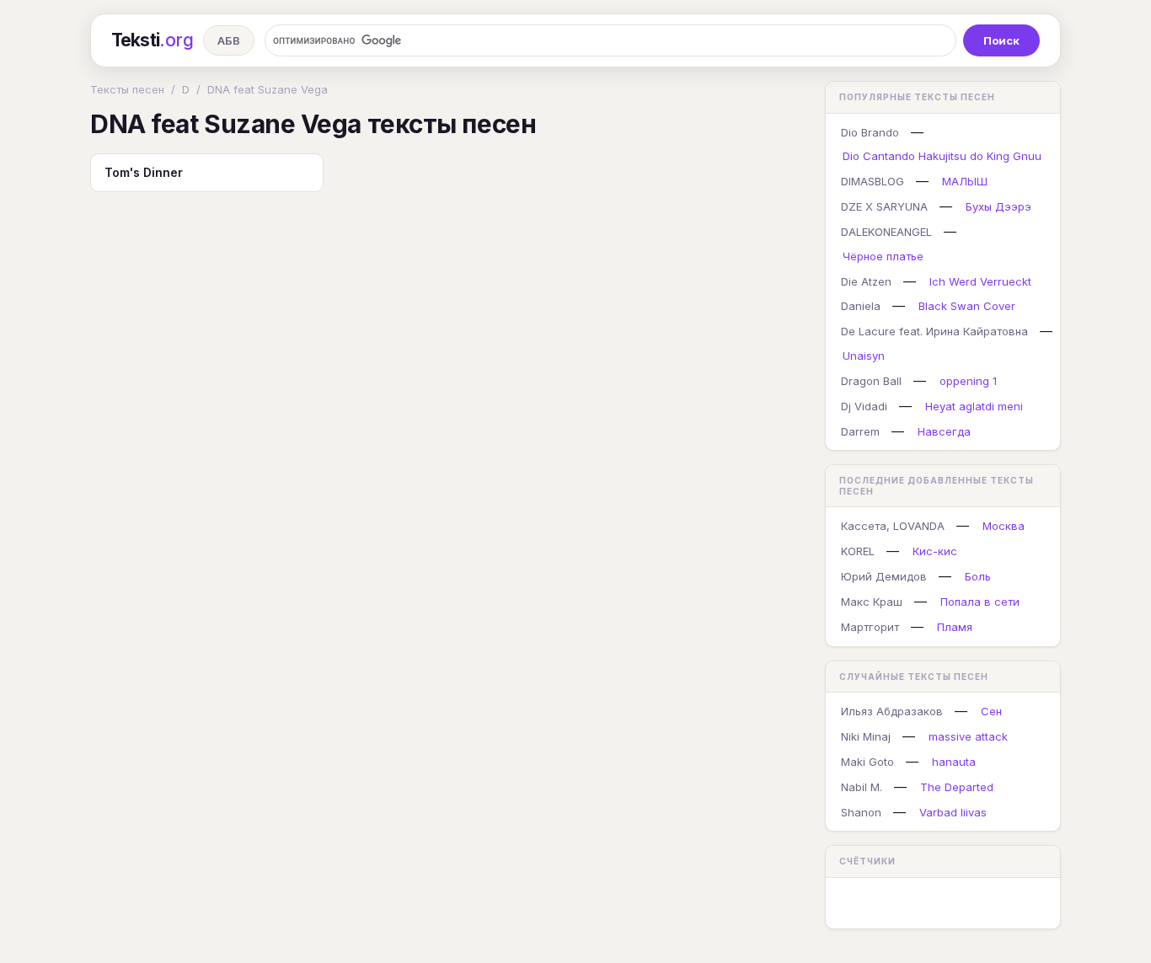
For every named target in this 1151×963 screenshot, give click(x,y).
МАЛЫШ (965, 181)
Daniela (861, 306)
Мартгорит (870, 627)
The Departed (956, 787)
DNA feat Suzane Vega (267, 89)
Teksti (152, 40)
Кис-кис (935, 551)
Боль (978, 576)
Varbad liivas (953, 812)
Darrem (860, 431)
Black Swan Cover (966, 306)
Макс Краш (871, 601)
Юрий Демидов (884, 576)
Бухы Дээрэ (998, 206)
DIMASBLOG (872, 181)
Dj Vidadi (864, 406)
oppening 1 (968, 381)
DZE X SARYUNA (884, 206)
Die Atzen (866, 281)
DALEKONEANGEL (886, 231)
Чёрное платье (883, 256)
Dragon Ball (871, 381)
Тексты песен (127, 89)
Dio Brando (870, 132)
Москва (1003, 525)
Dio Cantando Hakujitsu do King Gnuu (942, 156)
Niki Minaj (866, 736)
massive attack (968, 736)
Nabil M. (861, 787)
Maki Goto (867, 761)
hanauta (954, 761)
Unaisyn (864, 355)
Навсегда (944, 431)
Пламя (954, 627)
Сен (991, 711)
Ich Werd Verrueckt (980, 281)
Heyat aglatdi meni (974, 406)
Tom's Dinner (143, 172)
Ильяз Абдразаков (892, 711)
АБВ (228, 40)
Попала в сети (980, 601)
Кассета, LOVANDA (893, 525)
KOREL (858, 551)
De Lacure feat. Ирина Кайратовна (934, 331)
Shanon (861, 812)
